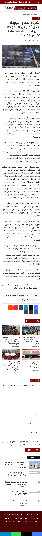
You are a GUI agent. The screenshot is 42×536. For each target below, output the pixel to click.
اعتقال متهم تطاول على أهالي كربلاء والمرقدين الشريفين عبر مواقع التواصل (31, 340)
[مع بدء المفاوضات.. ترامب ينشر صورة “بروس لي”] (34, 494)
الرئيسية (36, 14)
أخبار (31, 14)
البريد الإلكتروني (34, 423)
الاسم (37, 414)
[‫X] (31, 307)
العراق (34, 295)
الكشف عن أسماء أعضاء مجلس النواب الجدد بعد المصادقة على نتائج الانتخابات (31, 364)
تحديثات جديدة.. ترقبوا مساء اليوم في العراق (14, 502)
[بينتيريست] (15, 307)
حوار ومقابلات (8, 518)
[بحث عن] (39, 8)
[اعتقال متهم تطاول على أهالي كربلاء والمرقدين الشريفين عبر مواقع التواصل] (31, 330)
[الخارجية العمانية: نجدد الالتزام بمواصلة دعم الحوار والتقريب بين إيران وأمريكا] (34, 465)
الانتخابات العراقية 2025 (20, 518)
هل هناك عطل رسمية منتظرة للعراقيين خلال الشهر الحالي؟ (16, 483)
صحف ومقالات (32, 521)
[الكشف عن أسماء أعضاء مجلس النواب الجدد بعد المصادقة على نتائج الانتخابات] (31, 354)
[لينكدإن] (26, 307)
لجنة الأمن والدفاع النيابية (16, 295)
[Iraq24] (21, 8)
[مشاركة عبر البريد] (31, 312)
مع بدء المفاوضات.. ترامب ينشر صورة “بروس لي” (16, 492)
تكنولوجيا (8, 521)
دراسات (25, 521)
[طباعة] (26, 312)
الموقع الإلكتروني (34, 432)
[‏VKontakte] (36, 312)
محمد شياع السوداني (28, 299)
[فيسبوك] (36, 307)
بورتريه (14, 521)
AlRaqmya (33, 515)
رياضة (19, 521)
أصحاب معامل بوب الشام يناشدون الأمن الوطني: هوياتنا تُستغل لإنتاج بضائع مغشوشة (11, 340)
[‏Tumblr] (21, 307)
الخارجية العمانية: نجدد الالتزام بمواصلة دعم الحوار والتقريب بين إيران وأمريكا (15, 464)
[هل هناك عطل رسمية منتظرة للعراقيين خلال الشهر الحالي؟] (34, 485)
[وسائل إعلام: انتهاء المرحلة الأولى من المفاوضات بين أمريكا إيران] (34, 475)
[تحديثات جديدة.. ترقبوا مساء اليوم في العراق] (34, 504)
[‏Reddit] (10, 307)
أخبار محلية (26, 14)
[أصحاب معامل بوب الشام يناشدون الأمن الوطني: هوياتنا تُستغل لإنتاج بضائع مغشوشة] (11, 330)
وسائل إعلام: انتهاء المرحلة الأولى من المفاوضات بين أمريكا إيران (14, 473)
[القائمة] (3, 8)
